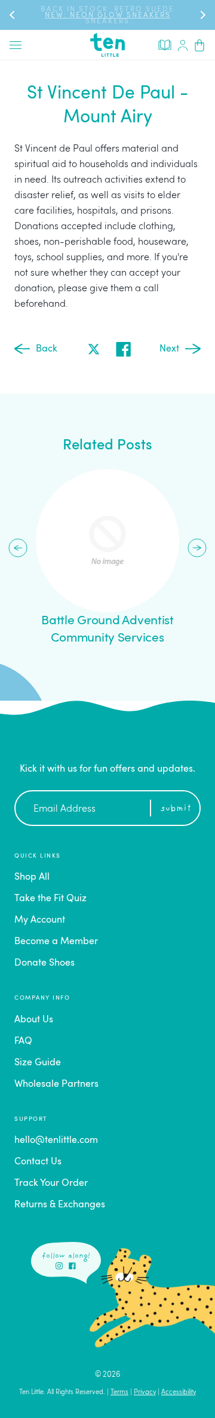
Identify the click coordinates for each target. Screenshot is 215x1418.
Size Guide (37, 1063)
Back (46, 349)
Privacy (145, 1392)
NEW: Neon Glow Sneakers (108, 15)
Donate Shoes (44, 963)
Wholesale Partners (56, 1084)
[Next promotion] (202, 14)
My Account (39, 920)
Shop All (32, 877)
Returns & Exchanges (59, 1205)
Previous (17, 547)
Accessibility (178, 1392)
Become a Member (56, 942)
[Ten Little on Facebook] (72, 1265)
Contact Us (38, 1162)
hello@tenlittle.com (56, 1140)
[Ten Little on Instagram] (59, 1265)
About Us (33, 1020)
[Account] (183, 45)
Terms (119, 1392)
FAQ (23, 1041)
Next (169, 349)
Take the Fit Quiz (50, 899)
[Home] (107, 45)
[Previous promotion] (13, 14)
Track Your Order (51, 1183)
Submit (176, 809)
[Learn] (165, 44)
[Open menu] (16, 44)
